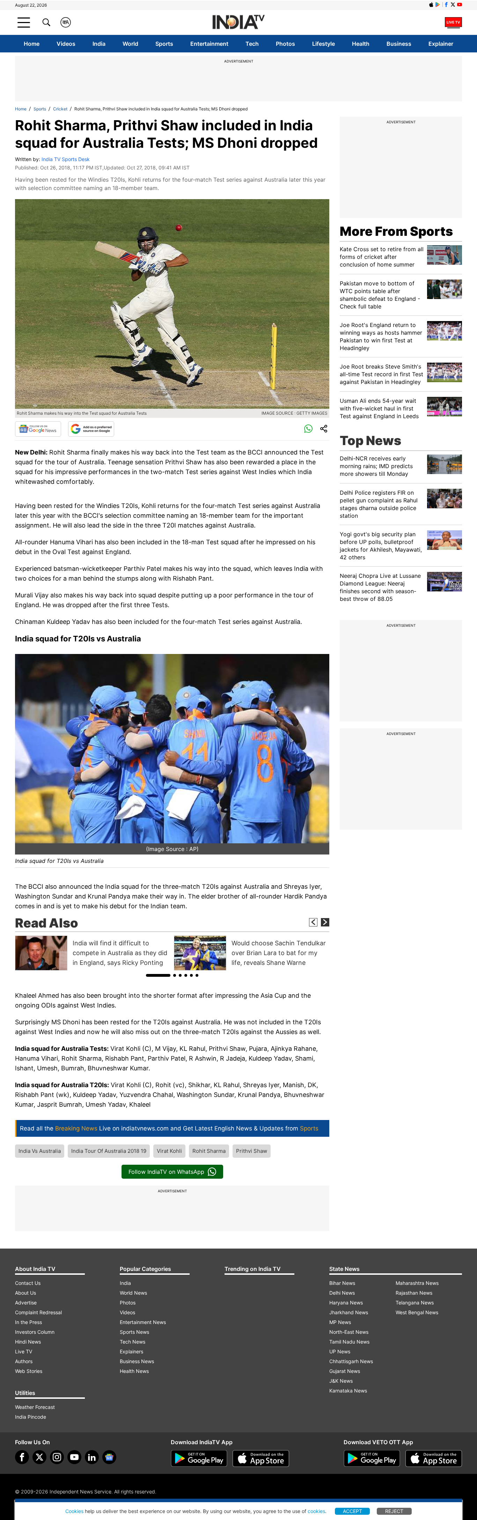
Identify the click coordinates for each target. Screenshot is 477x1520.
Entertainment (209, 43)
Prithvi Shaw (251, 1151)
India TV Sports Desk (66, 159)
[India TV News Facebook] (446, 4)
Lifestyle (323, 43)
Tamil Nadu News (349, 1342)
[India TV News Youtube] (459, 4)
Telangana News (415, 1303)
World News (133, 1293)
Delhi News (342, 1293)
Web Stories (28, 1371)
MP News (340, 1322)
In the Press (28, 1322)
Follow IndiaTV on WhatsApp (166, 1171)
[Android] (437, 4)
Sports (164, 43)
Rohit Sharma (209, 1151)
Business (399, 43)
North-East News (348, 1332)
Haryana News (346, 1303)
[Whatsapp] (308, 429)
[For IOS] (433, 1458)
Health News (134, 1371)
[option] (92, 953)
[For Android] (372, 1458)
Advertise (26, 1303)
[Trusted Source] (91, 429)
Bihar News (342, 1283)
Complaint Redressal (38, 1312)
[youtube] (74, 1457)
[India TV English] (238, 22)
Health (360, 43)
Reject (394, 1511)
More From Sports (396, 231)
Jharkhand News (348, 1312)
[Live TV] (453, 22)
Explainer (440, 43)
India (99, 43)
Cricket (60, 108)
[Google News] (38, 429)
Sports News (134, 1332)
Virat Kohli (169, 1151)
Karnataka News (348, 1391)
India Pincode (30, 1417)
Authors (23, 1361)
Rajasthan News (414, 1293)
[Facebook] (22, 1457)
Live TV (23, 1351)
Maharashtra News (417, 1283)
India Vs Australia (40, 1151)
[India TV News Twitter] (452, 4)
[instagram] (57, 1457)
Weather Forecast (35, 1407)
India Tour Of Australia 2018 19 (108, 1151)
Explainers (131, 1351)
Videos (66, 43)
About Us (25, 1293)
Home (31, 43)
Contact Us (28, 1283)
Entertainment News (143, 1322)
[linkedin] (92, 1457)
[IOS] (431, 4)
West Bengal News (417, 1312)
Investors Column (34, 1332)
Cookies (74, 1511)
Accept (352, 1511)
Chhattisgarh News (351, 1361)
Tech (252, 43)
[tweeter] (39, 1457)
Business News (137, 1361)
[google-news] (109, 1457)
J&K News (341, 1381)
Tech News (132, 1342)
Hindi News (28, 1342)
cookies (316, 1511)
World (130, 43)
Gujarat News (344, 1371)
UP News (339, 1351)
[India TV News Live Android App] (199, 1458)
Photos (285, 43)
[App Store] (261, 1458)
